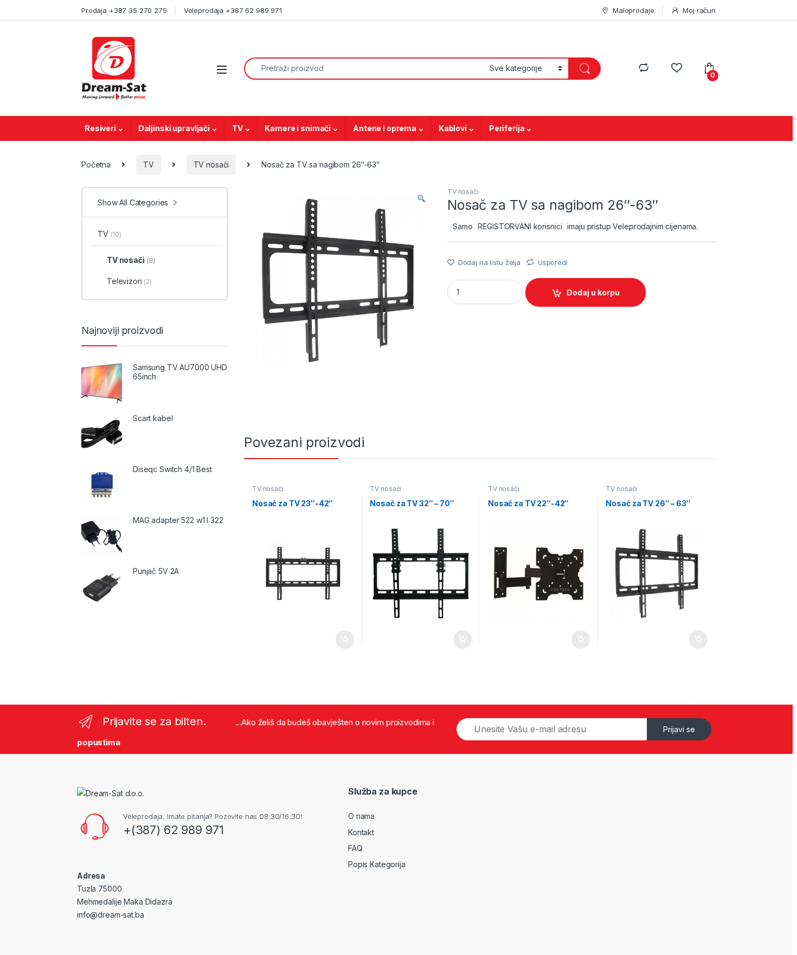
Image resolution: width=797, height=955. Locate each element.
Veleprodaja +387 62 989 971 (233, 10)
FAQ (355, 848)
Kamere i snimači (298, 128)
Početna (96, 164)
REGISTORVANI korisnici (520, 226)
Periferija (507, 128)
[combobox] (364, 68)
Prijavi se (679, 729)
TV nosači (211, 164)
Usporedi (553, 262)
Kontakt (361, 832)
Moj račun (699, 10)
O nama (361, 816)
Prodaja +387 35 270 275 (124, 10)
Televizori (129, 281)
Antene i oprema (384, 128)
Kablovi (453, 128)
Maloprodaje (633, 10)
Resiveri (100, 128)
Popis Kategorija (377, 864)
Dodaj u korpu (593, 292)
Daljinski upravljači (174, 128)
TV (237, 128)
